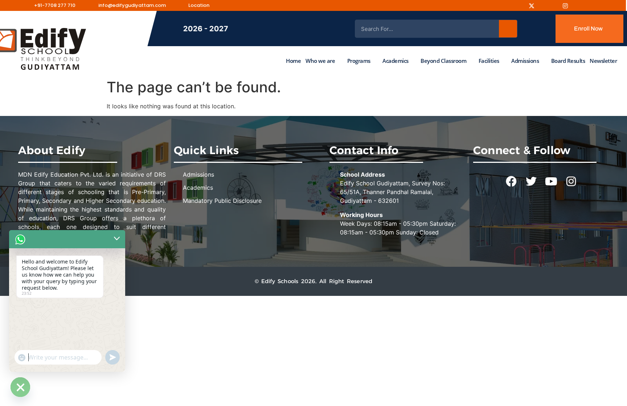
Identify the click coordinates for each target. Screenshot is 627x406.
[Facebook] (517, 5)
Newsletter (603, 60)
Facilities (489, 60)
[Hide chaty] (20, 387)
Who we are (320, 60)
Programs (358, 60)
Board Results (568, 60)
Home (293, 60)
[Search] (508, 28)
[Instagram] (534, 5)
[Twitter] (531, 181)
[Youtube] (551, 5)
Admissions (525, 60)
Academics (395, 60)
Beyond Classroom (443, 60)
